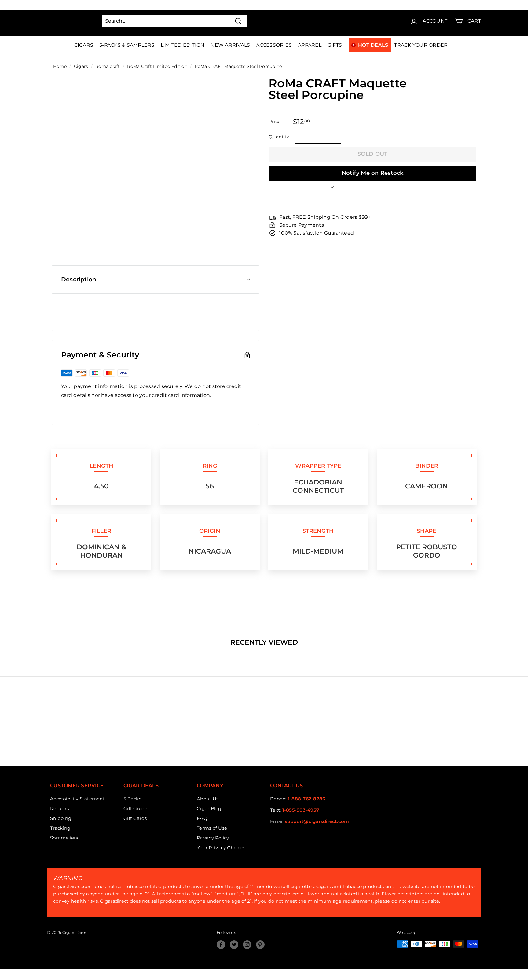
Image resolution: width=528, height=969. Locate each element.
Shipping (60, 818)
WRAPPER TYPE (318, 466)
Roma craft (107, 66)
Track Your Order (421, 45)
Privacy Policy (213, 838)
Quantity (279, 137)
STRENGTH (318, 531)
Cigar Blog (209, 808)
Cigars (84, 45)
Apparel (309, 45)
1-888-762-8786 (306, 799)
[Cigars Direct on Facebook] (221, 944)
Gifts (335, 45)
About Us (207, 799)
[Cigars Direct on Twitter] (234, 944)
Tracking (60, 828)
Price (274, 121)
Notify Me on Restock (373, 173)
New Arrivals (230, 45)
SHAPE (426, 531)
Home (60, 66)
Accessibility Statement (77, 799)
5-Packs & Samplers (127, 45)
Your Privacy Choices (221, 847)
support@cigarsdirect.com (317, 821)
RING (210, 466)
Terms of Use (212, 828)
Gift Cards (135, 818)
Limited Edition (183, 45)
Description (78, 279)
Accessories (274, 45)
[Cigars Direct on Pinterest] (260, 944)
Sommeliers (64, 838)
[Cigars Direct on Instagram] (247, 944)
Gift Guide (135, 808)
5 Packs (132, 799)
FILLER (101, 531)
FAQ (202, 818)
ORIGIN (209, 531)
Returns (59, 808)
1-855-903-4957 (300, 810)
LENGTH (101, 466)
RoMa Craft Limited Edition (157, 66)
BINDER (426, 466)
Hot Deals (373, 45)
